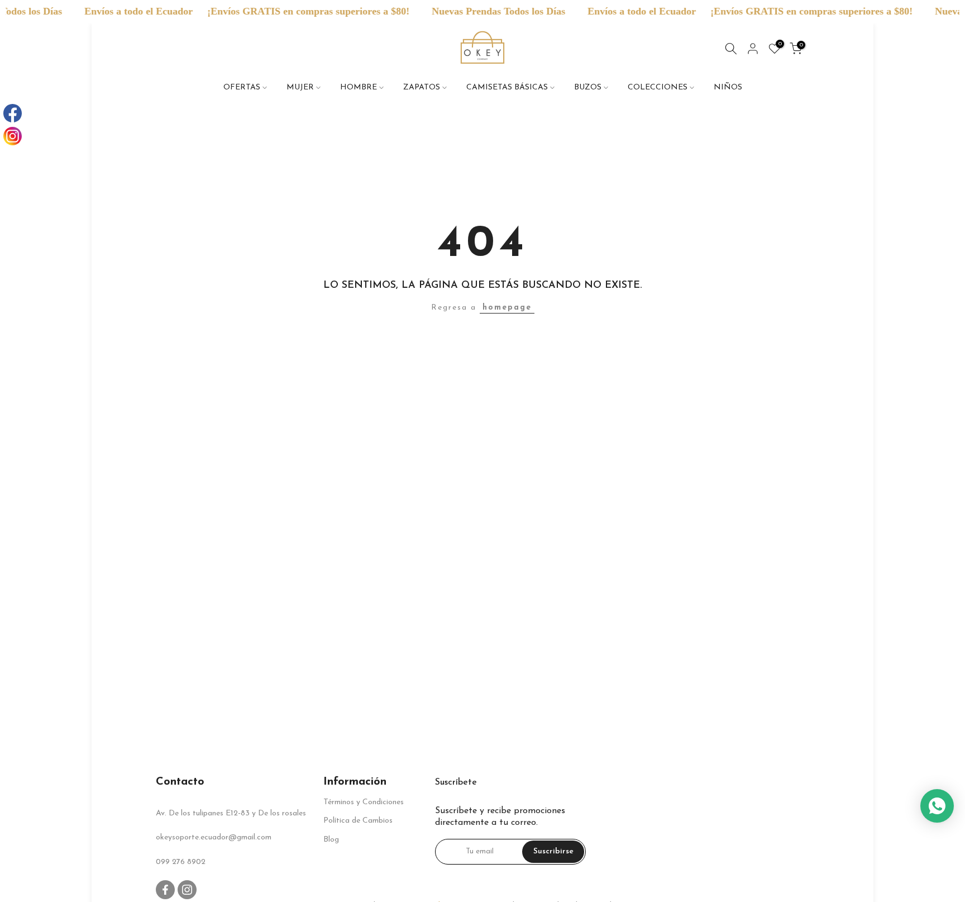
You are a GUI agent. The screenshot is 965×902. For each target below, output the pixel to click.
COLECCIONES (657, 87)
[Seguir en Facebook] (165, 889)
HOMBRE (358, 87)
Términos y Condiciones (363, 802)
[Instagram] (12, 136)
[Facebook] (12, 113)
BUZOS (587, 87)
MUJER (300, 87)
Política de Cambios (358, 820)
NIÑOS (728, 87)
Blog (331, 839)
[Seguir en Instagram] (187, 889)
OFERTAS (241, 87)
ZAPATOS (421, 87)
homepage (507, 307)
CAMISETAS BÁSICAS (507, 87)
